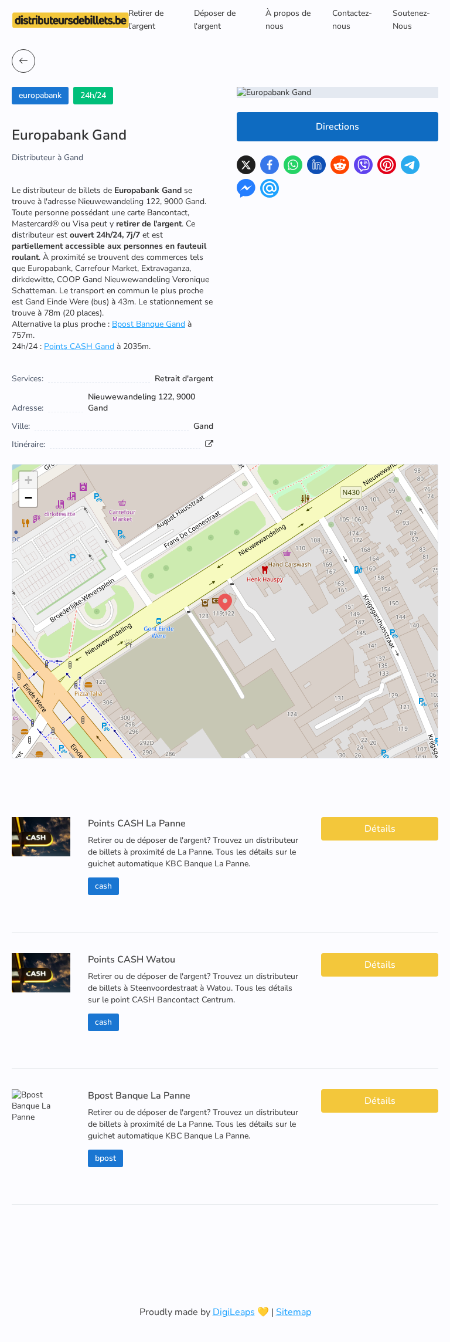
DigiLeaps (234, 1312)
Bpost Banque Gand (148, 324)
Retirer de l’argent (145, 20)
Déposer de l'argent (215, 20)
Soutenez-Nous (411, 20)
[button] (225, 602)
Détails (380, 828)
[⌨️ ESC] (23, 61)
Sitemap (293, 1312)
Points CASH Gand (79, 346)
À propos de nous (288, 20)
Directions (337, 126)
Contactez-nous (352, 20)
